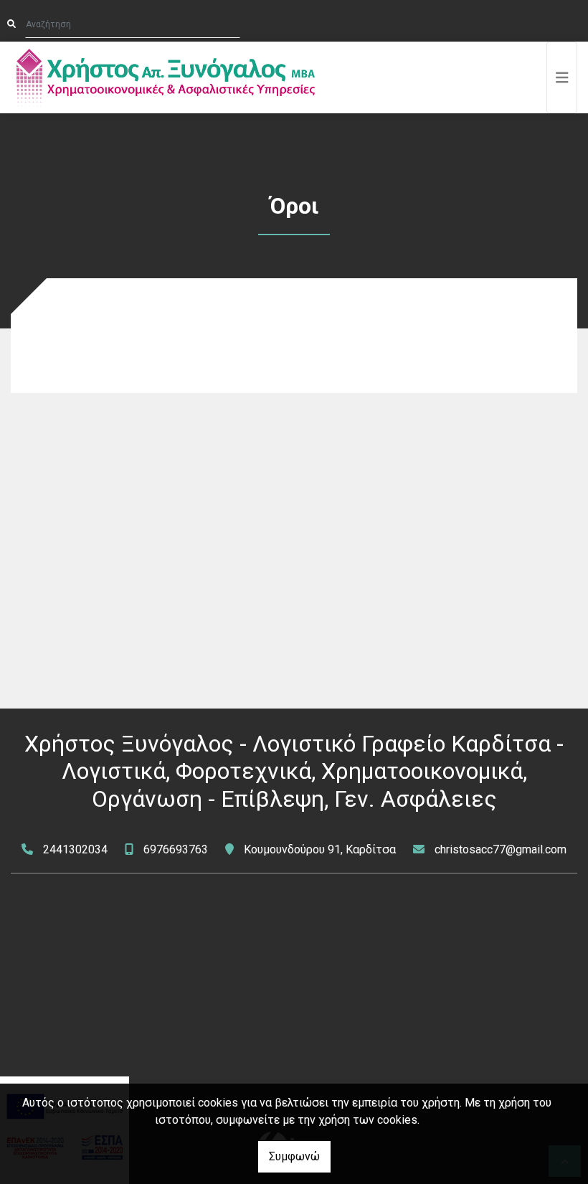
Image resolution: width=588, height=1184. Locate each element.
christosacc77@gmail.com (500, 849)
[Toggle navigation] (562, 77)
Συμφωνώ (294, 1156)
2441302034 (75, 849)
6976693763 (175, 849)
